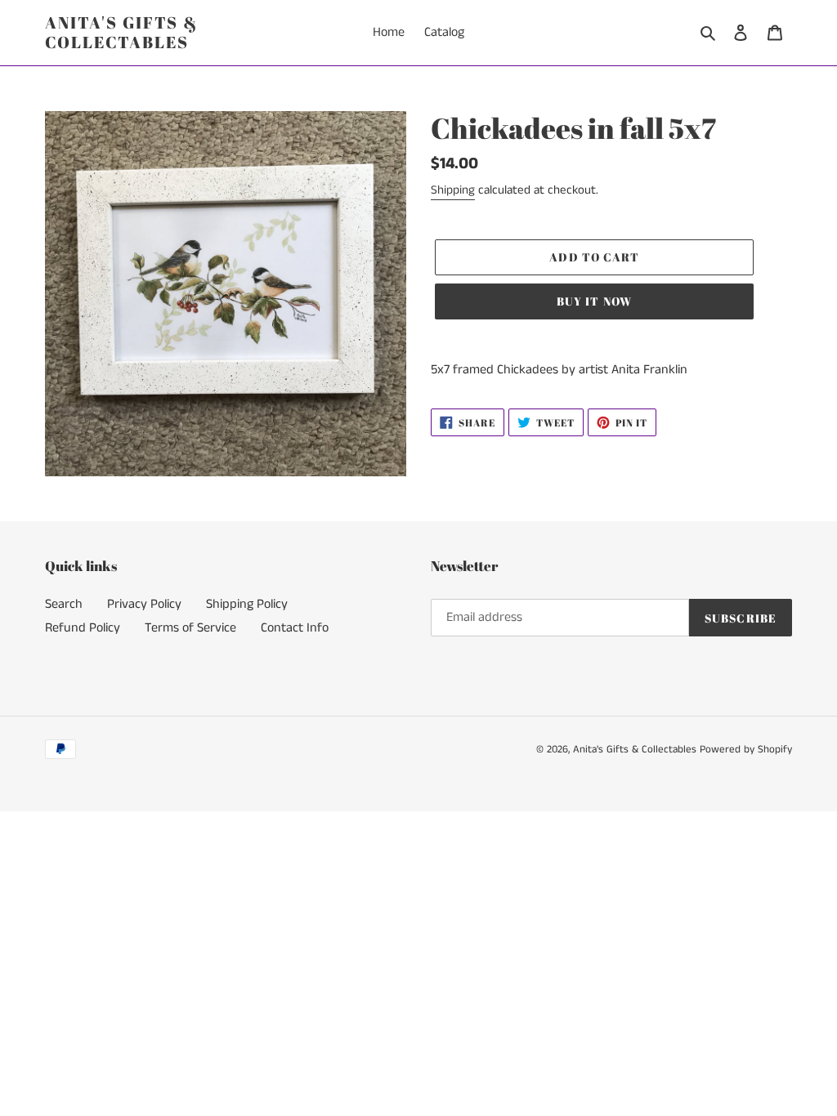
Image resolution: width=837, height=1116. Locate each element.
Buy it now (594, 301)
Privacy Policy (144, 604)
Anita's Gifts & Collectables (121, 32)
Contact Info (295, 627)
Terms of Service (190, 627)
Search (64, 604)
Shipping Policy (247, 604)
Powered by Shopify (746, 749)
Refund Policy (82, 627)
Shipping (453, 190)
